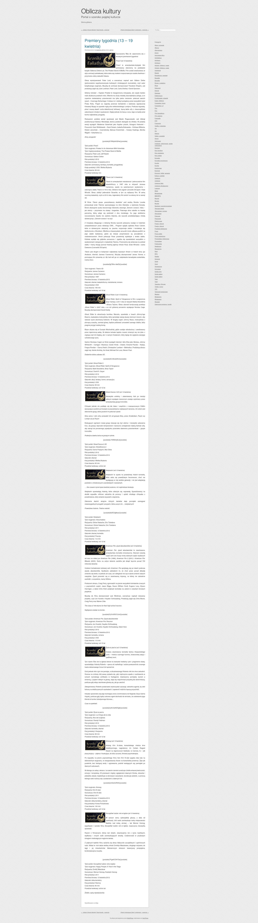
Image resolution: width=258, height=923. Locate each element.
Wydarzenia (158, 297)
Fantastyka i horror (160, 103)
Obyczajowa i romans (161, 211)
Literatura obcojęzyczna (161, 186)
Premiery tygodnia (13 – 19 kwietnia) (109, 43)
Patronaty (157, 216)
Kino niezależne (159, 153)
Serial (156, 261)
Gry (156, 128)
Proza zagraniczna (160, 236)
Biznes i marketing (160, 83)
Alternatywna (158, 50)
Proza (156, 231)
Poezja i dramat (159, 224)
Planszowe (158, 219)
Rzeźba (157, 256)
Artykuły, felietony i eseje (162, 65)
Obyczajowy (158, 214)
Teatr (156, 279)
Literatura (157, 178)
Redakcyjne (158, 246)
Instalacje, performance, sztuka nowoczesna (164, 144)
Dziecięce (157, 93)
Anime (156, 53)
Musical (157, 198)
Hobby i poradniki (160, 136)
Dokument (158, 88)
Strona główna (86, 22)
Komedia (157, 158)
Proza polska (158, 234)
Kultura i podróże (159, 176)
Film (97, 903)
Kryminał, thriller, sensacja (162, 173)
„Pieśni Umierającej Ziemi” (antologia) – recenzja (134, 30)
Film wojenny (158, 116)
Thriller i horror (159, 287)
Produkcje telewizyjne (161, 229)
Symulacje (158, 269)
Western (157, 294)
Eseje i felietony (159, 101)
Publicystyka (158, 244)
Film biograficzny (159, 113)
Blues (156, 86)
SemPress (145, 918)
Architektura (158, 58)
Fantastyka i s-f (159, 106)
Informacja (158, 141)
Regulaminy (158, 249)
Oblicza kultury (101, 10)
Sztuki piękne (158, 274)
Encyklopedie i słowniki (161, 98)
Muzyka (157, 201)
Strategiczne (158, 266)
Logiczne (157, 188)
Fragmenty (158, 123)
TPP (156, 289)
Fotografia (157, 118)
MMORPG (158, 196)
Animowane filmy (159, 55)
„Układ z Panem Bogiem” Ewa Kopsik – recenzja (95, 30)
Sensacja (157, 259)
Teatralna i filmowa (160, 284)
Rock (156, 251)
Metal (156, 191)
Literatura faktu (159, 183)
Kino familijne (159, 150)
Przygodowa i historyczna (162, 239)
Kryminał (157, 171)
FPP (156, 121)
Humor (157, 138)
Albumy (157, 48)
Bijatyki (157, 73)
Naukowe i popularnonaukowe (163, 206)
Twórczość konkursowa (161, 292)
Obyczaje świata (159, 208)
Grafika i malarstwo (160, 126)
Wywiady (157, 302)
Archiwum (157, 60)
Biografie (157, 78)
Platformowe (158, 221)
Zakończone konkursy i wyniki (163, 304)
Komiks (157, 163)
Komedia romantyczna (161, 161)
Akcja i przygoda (159, 45)
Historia (157, 133)
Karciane (157, 148)
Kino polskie (158, 156)
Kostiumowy (158, 168)
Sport (156, 264)
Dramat (157, 91)
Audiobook (158, 70)
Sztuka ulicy (158, 272)
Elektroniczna (158, 96)
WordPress (130, 918)
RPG (156, 254)
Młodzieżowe (158, 193)
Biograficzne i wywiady (161, 75)
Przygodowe (158, 241)
